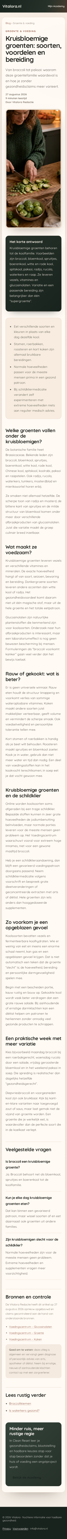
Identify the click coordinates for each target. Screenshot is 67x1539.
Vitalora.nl (12, 6)
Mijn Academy (56, 6)
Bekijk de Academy (27, 1477)
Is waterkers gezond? (24, 1410)
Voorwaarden (20, 1528)
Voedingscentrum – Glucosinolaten (30, 1326)
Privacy (7, 1528)
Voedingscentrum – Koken (25, 1339)
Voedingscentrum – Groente (26, 1333)
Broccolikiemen (20, 1403)
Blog (8, 23)
